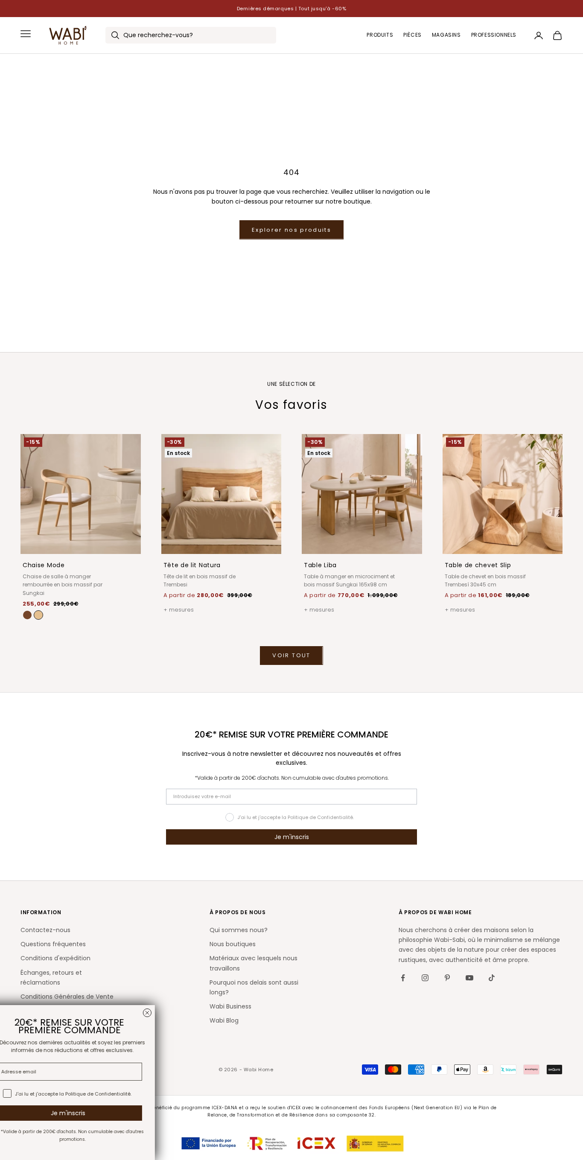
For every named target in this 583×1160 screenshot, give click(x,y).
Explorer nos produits (291, 230)
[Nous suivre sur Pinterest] (447, 977)
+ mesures (178, 610)
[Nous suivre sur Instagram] (425, 977)
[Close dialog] (248, 1012)
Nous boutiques (233, 944)
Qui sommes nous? (239, 930)
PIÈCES (412, 35)
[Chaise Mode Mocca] (27, 615)
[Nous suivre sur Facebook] (403, 977)
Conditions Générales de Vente (67, 996)
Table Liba (320, 565)
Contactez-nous (45, 930)
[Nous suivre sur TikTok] (491, 977)
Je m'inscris (291, 837)
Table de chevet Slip (478, 565)
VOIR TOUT (291, 655)
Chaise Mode (44, 565)
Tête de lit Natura (192, 565)
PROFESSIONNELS (493, 35)
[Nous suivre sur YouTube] (469, 977)
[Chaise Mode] (38, 615)
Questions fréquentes (53, 944)
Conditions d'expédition (55, 958)
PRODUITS (380, 35)
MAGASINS (446, 35)
